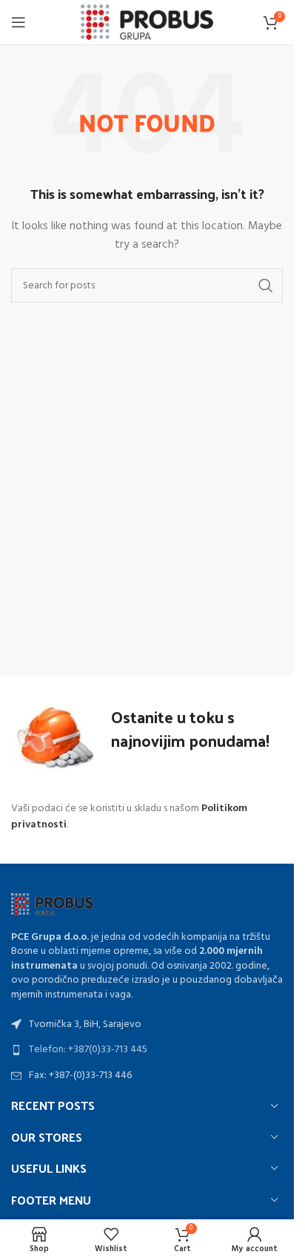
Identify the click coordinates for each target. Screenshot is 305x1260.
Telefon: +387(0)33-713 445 (88, 1049)
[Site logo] (147, 22)
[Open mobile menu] (18, 22)
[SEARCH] (266, 285)
